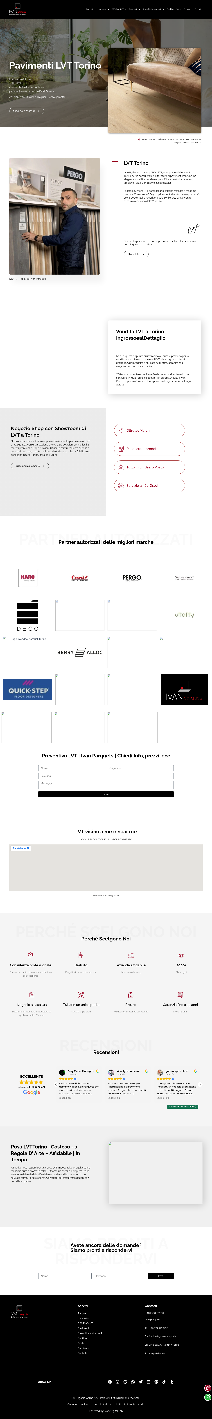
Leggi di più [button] (65, 1098)
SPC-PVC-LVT (118, 9)
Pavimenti (133, 9)
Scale (178, 9)
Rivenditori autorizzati (152, 9)
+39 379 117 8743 (154, 1312)
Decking (170, 9)
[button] (200, 1084)
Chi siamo (188, 9)
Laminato (102, 9)
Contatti (198, 9)
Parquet (89, 9)
